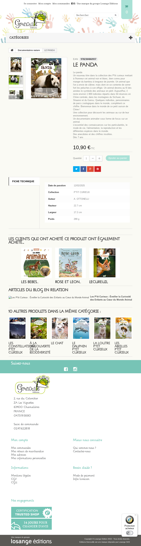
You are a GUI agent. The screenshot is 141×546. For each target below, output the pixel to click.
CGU (14, 482)
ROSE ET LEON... (68, 282)
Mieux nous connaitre (87, 440)
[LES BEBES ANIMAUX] (36, 263)
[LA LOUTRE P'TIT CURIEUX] (102, 328)
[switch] (129, 533)
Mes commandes (21, 448)
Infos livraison (81, 479)
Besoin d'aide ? (82, 467)
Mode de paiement (84, 475)
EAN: (75, 59)
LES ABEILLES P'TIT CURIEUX (122, 348)
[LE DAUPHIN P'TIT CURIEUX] (81, 328)
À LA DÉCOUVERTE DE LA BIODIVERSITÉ (40, 348)
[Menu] (135, 516)
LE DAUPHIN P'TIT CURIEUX (79, 348)
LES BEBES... (30, 282)
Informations (19, 467)
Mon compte (19, 440)
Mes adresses (18, 455)
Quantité (77, 158)
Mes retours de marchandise (27, 451)
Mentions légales (21, 475)
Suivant (16, 97)
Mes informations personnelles (28, 458)
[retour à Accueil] (12, 50)
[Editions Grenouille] (70, 19)
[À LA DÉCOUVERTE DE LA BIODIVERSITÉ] (38, 328)
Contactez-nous (82, 451)
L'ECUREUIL (98, 282)
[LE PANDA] (16, 64)
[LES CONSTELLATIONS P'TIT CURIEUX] (17, 328)
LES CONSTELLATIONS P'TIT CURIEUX (22, 348)
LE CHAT (57, 343)
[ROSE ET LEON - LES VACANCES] (70, 263)
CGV (14, 479)
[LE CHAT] (60, 328)
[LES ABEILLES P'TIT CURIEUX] (123, 328)
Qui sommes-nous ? (84, 448)
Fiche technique (23, 181)
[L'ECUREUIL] (104, 263)
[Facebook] (66, 369)
